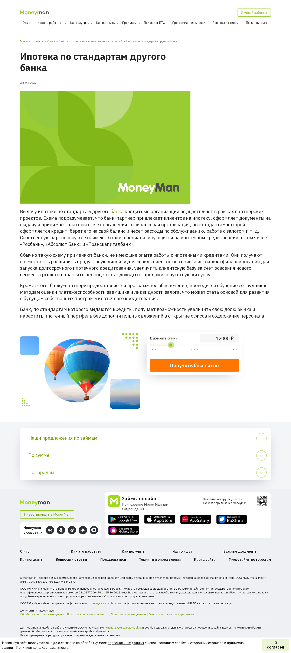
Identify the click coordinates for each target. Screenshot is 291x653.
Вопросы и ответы (226, 23)
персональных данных (126, 643)
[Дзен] (83, 530)
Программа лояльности (188, 23)
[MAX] (94, 530)
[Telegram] (72, 530)
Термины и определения (160, 559)
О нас (26, 23)
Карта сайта (205, 559)
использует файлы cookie (124, 627)
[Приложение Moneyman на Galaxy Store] (123, 530)
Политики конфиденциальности (42, 647)
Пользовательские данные (128, 614)
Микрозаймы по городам (250, 559)
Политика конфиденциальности (87, 614)
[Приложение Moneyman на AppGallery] (195, 519)
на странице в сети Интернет (103, 603)
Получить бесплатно (194, 365)
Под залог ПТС (154, 23)
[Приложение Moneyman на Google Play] (123, 519)
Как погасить (105, 23)
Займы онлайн (139, 498)
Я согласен (275, 645)
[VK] (50, 530)
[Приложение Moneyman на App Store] (159, 519)
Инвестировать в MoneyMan (47, 514)
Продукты (129, 23)
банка (117, 211)
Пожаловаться (256, 23)
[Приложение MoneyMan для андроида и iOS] (115, 503)
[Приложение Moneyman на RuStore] (231, 519)
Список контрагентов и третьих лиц (171, 614)
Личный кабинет (254, 12)
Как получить (79, 23)
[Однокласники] (61, 530)
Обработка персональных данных (42, 614)
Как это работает (50, 23)
